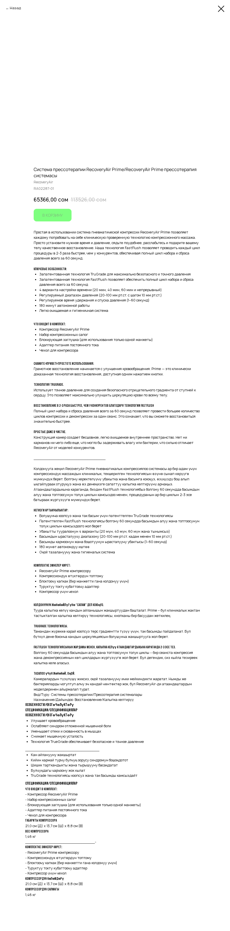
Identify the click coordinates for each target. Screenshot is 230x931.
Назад (15, 8)
